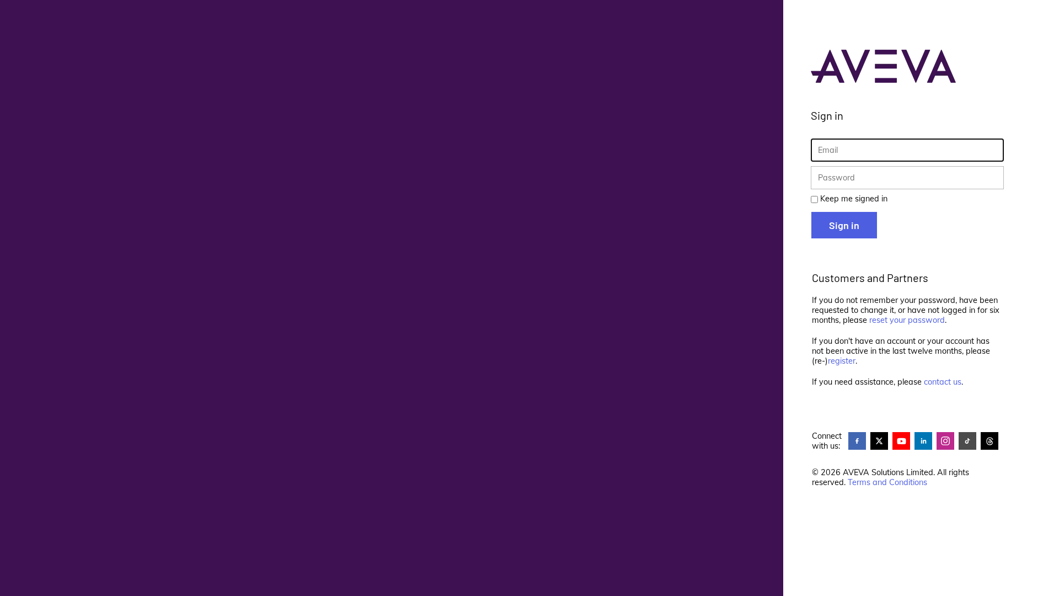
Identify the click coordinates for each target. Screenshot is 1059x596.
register (841, 361)
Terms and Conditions (887, 482)
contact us (942, 382)
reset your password (907, 320)
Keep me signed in (853, 199)
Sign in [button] (844, 225)
